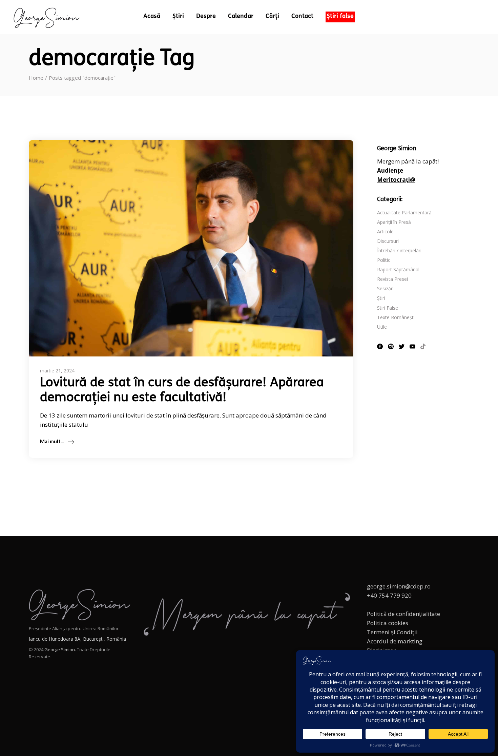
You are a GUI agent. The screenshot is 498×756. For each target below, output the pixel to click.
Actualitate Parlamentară (404, 212)
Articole (385, 231)
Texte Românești (396, 317)
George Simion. (60, 649)
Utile (382, 327)
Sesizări (385, 288)
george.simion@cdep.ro (399, 586)
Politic (383, 260)
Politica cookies (387, 623)
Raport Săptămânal (398, 269)
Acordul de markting (394, 641)
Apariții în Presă (394, 222)
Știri (381, 298)
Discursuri (388, 241)
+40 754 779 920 (389, 595)
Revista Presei (392, 279)
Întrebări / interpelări (399, 250)
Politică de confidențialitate (403, 614)
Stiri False (387, 308)
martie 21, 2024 (57, 370)
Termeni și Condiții (392, 632)
